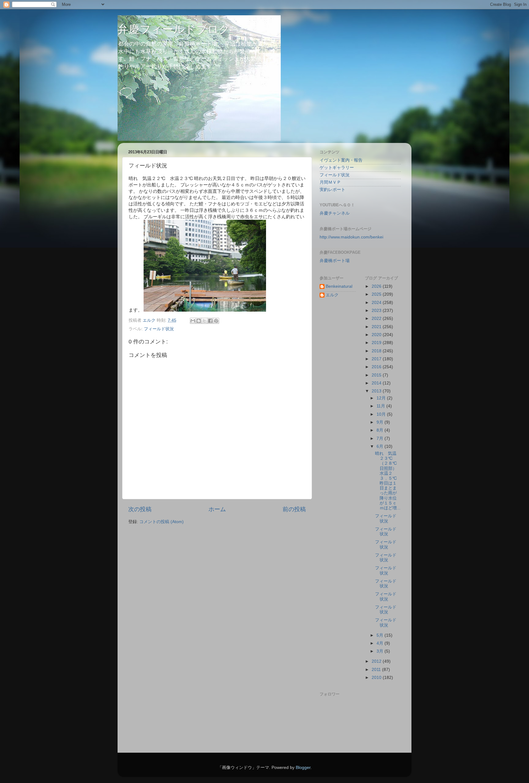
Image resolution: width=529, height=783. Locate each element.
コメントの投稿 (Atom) (161, 521)
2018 (377, 351)
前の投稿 (294, 509)
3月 (381, 651)
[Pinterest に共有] (216, 321)
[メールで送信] (193, 321)
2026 (377, 286)
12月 (382, 398)
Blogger (303, 767)
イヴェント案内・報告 (341, 160)
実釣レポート (332, 189)
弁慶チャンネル (335, 213)
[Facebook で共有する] (210, 321)
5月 (381, 635)
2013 (377, 391)
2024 (377, 302)
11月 (381, 406)
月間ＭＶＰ (330, 182)
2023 (377, 310)
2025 (377, 294)
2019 (377, 342)
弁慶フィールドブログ (174, 29)
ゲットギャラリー (337, 167)
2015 (377, 375)
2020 (377, 334)
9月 (381, 422)
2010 (377, 677)
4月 (381, 643)
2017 (377, 359)
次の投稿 (140, 509)
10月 (382, 414)
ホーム (217, 509)
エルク (332, 295)
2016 (377, 367)
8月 (381, 430)
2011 (377, 669)
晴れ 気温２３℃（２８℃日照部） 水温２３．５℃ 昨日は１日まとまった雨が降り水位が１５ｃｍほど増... (388, 480)
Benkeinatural (339, 286)
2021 (377, 326)
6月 (381, 446)
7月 (381, 438)
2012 (377, 661)
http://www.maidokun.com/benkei (351, 237)
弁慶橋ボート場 (335, 260)
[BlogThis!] (199, 321)
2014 (377, 383)
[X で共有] (204, 321)
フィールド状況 (159, 329)
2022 (377, 318)
